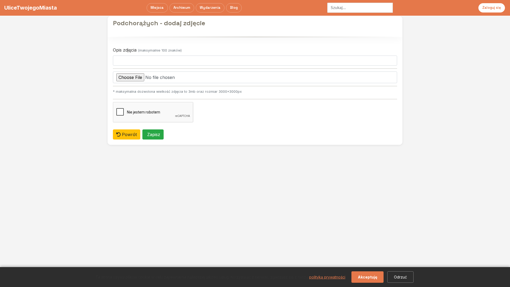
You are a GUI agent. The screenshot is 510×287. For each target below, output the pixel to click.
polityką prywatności (327, 277)
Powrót (129, 134)
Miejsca (157, 7)
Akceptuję (367, 277)
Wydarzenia (210, 7)
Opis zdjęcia (147, 50)
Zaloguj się (491, 7)
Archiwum (181, 7)
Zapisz (153, 134)
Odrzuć (400, 277)
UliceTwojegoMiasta (30, 8)
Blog (234, 7)
